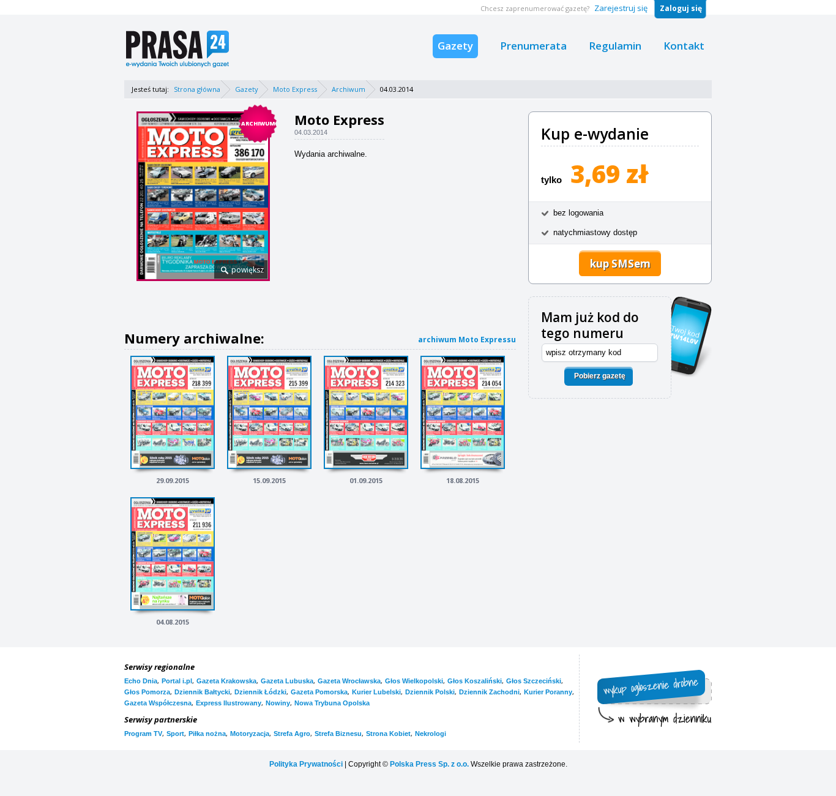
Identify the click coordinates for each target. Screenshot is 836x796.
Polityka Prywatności (306, 764)
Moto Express (295, 89)
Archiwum (348, 89)
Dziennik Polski (430, 692)
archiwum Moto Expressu (467, 339)
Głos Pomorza (147, 692)
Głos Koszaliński (474, 681)
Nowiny (278, 703)
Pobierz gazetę (599, 376)
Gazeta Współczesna (158, 703)
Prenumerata (533, 46)
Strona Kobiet (388, 733)
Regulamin (615, 46)
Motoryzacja (249, 733)
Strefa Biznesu (338, 733)
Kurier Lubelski (376, 692)
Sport (175, 733)
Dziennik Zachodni (489, 692)
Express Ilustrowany (228, 703)
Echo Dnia (140, 681)
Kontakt (683, 46)
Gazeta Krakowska (226, 681)
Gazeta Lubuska (287, 681)
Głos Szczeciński (533, 681)
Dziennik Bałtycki (202, 692)
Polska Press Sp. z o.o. (429, 764)
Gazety (455, 46)
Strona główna (197, 89)
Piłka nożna (207, 733)
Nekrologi (430, 733)
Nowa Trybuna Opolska (332, 703)
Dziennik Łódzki (260, 692)
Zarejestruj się (621, 7)
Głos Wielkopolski (414, 681)
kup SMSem (620, 264)
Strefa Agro (292, 733)
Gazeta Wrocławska (349, 681)
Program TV (143, 733)
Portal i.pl (177, 681)
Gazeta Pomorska (319, 692)
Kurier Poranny (548, 692)
